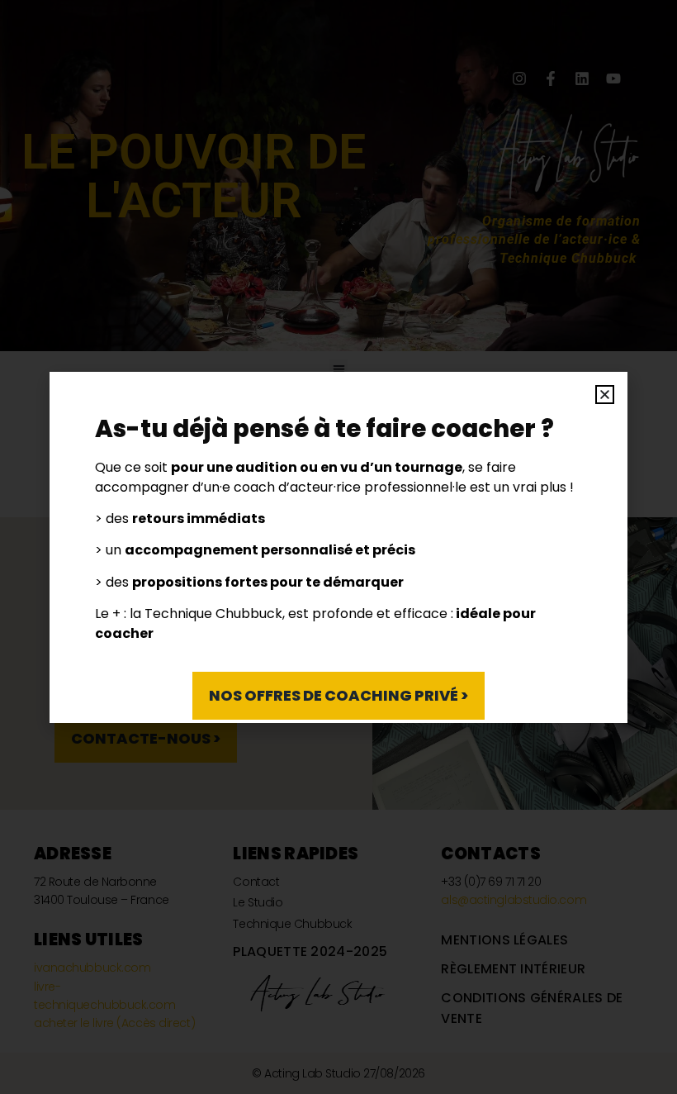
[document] (338, 547)
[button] (605, 394)
